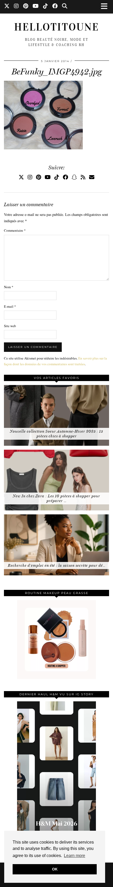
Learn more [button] (74, 855)
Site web (10, 325)
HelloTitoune (56, 27)
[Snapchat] (74, 177)
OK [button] (55, 869)
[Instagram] (16, 6)
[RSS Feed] (83, 177)
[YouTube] (36, 6)
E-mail (10, 306)
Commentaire (15, 230)
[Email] (91, 177)
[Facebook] (55, 6)
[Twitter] (7, 6)
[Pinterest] (25, 6)
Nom (8, 287)
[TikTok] (45, 6)
